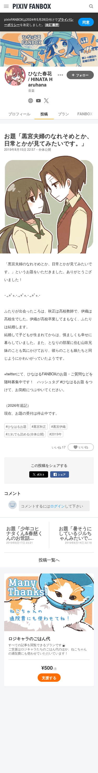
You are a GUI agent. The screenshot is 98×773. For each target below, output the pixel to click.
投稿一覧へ (49, 560)
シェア (62, 474)
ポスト (41, 474)
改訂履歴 (52, 24)
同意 (86, 22)
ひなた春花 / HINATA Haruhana (40, 79)
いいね (83, 447)
